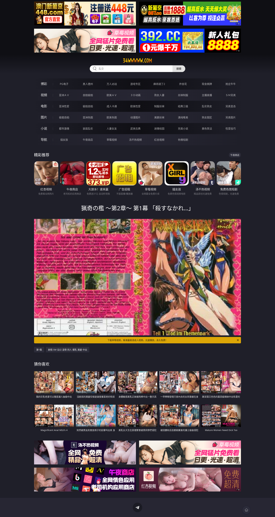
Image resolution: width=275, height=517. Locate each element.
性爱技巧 (231, 128)
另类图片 (231, 117)
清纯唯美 (183, 117)
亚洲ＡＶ (64, 95)
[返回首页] (246, 510)
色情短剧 (183, 139)
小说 (44, 128)
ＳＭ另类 (231, 95)
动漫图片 (135, 117)
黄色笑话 (207, 128)
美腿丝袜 (159, 117)
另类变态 (231, 106)
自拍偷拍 (88, 95)
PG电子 (64, 84)
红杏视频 (159, 139)
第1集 (39, 349)
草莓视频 (112, 139)
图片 (44, 117)
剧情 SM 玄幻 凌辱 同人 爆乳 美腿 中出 (67, 349)
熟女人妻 (159, 95)
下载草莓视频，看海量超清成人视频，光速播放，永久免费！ (137, 340)
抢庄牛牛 (231, 84)
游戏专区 (135, 84)
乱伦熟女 (207, 106)
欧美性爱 (135, 106)
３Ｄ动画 (135, 95)
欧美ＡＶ (112, 95)
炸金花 (183, 84)
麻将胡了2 (159, 84)
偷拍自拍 (88, 106)
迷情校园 (159, 128)
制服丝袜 (159, 106)
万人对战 (112, 84)
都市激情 (64, 128)
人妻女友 (112, 128)
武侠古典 (135, 128)
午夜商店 (88, 139)
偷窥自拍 (64, 117)
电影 (44, 106)
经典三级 (183, 106)
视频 (44, 95)
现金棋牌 (207, 84)
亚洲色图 (88, 117)
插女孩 (64, 139)
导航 (44, 139)
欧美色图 (112, 117)
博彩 (44, 84)
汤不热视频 (135, 139)
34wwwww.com (137, 60)
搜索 (178, 68)
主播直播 (207, 95)
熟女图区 (207, 117)
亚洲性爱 (64, 106)
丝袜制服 (183, 95)
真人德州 (88, 84)
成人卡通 (112, 106)
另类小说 (183, 128)
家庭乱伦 (88, 128)
